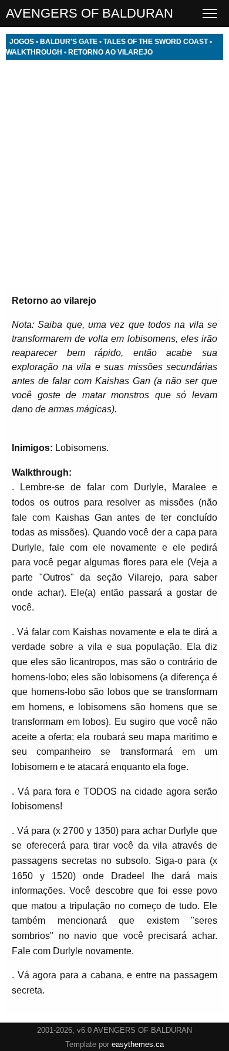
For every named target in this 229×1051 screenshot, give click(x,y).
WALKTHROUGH (34, 52)
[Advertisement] (114, 174)
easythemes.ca (138, 1044)
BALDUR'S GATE (68, 42)
